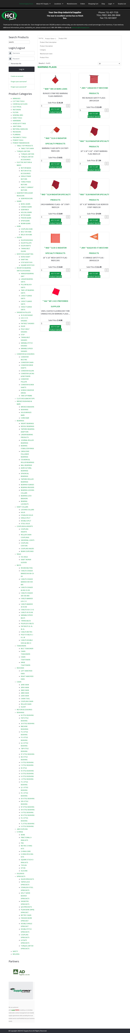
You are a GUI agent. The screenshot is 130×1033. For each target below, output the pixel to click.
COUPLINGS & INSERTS (25, 526)
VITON (23, 868)
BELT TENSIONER (27, 648)
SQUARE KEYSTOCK (27, 265)
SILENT (23, 707)
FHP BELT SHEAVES (27, 323)
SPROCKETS (21, 876)
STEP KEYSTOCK (26, 262)
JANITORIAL (17, 126)
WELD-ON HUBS (26, 235)
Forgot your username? (19, 81)
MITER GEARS (25, 215)
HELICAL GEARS (26, 212)
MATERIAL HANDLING (20, 129)
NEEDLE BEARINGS (27, 426)
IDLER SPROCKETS (27, 879)
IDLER (23, 326)
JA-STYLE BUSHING (27, 723)
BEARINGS (20, 421)
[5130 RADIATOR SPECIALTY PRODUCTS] (94, 185)
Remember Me (16, 64)
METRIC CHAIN (26, 915)
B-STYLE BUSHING (27, 715)
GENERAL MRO (18, 115)
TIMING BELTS (26, 621)
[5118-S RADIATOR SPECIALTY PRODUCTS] (55, 130)
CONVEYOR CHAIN (27, 362)
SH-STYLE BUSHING (28, 810)
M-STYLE (24, 768)
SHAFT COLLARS (22, 507)
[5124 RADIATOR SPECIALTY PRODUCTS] (55, 185)
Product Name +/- (50, 39)
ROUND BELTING (27, 568)
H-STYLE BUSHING (27, 776)
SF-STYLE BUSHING (27, 807)
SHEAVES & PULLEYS (24, 312)
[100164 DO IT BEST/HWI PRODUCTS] (94, 79)
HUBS (19, 226)
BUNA (23, 835)
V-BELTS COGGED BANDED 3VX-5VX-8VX (27, 582)
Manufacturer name (46, 54)
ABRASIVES (16, 98)
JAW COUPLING (22, 829)
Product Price (44, 57)
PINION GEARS (26, 218)
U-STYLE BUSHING (27, 826)
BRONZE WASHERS (27, 407)
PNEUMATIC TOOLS (19, 137)
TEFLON (24, 865)
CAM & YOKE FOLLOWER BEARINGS (25, 454)
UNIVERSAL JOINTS (27, 540)
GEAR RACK (25, 210)
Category (43, 50)
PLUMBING (16, 134)
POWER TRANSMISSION (21, 143)
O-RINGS (20, 832)
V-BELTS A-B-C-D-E (27, 610)
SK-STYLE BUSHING (27, 815)
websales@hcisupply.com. (81, 27)
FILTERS (15, 112)
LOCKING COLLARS (27, 510)
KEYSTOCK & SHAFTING (25, 254)
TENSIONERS (21, 646)
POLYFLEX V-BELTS (27, 623)
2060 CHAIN (25, 690)
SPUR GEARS (25, 221)
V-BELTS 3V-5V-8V (27, 612)
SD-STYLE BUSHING (27, 798)
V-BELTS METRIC (26, 632)
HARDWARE (17, 121)
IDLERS (19, 237)
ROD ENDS (20, 668)
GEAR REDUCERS (27, 198)
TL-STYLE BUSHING (27, 824)
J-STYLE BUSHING (27, 779)
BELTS (19, 565)
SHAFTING (24, 259)
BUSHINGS (24, 410)
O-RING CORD (26, 851)
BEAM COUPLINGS (27, 551)
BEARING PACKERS (27, 487)
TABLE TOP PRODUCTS (25, 146)
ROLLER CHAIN (26, 704)
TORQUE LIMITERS (23, 151)
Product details (55, 112)
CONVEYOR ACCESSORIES (25, 354)
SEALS (19, 554)
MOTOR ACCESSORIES (24, 710)
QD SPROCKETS (26, 907)
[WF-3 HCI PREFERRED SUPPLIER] (55, 291)
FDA (22, 843)
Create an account (17, 76)
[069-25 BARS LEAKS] (55, 79)
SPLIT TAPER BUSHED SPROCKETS (25, 896)
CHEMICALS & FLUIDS (20, 104)
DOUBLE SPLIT (26, 521)
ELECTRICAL (17, 107)
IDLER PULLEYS (26, 243)
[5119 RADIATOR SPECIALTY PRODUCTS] (94, 131)
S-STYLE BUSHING (27, 812)
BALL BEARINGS (26, 465)
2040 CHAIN (25, 685)
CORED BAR (25, 418)
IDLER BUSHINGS (27, 240)
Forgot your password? (19, 87)
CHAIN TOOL (25, 699)
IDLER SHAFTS (26, 246)
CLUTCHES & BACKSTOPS (26, 398)
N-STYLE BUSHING (27, 771)
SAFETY (15, 951)
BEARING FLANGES (27, 485)
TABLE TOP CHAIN (27, 148)
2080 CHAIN (25, 693)
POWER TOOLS (18, 140)
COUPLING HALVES (27, 548)
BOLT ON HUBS (26, 232)
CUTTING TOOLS (18, 101)
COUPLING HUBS (27, 229)
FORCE (15, 1010)
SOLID (23, 512)
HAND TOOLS (17, 118)
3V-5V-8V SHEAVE (27, 315)
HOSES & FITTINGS (19, 123)
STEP (23, 335)
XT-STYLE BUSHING (27, 754)
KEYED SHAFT (25, 257)
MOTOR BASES (26, 168)
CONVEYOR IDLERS (27, 371)
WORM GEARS (25, 223)
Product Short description (48, 42)
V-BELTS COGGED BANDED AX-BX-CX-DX (27, 573)
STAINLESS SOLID (27, 515)
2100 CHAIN (25, 696)
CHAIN (19, 682)
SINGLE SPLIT (25, 518)
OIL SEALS (24, 557)
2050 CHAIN (25, 687)
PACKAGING (17, 132)
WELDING (16, 954)
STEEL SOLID (25, 523)
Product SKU (63, 38)
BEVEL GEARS (25, 204)
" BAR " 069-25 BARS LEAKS (55, 89)
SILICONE (24, 871)
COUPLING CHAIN (27, 701)
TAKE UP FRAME (26, 396)
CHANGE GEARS (26, 207)
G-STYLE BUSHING (27, 773)
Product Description (46, 46)
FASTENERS (17, 110)
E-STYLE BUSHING (27, 762)
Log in (21, 69)
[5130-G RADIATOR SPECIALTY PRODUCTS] (55, 238)
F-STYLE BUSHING (27, 765)
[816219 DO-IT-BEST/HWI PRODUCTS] (94, 238)
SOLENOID (20, 873)
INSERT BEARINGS (27, 423)
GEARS (19, 201)
